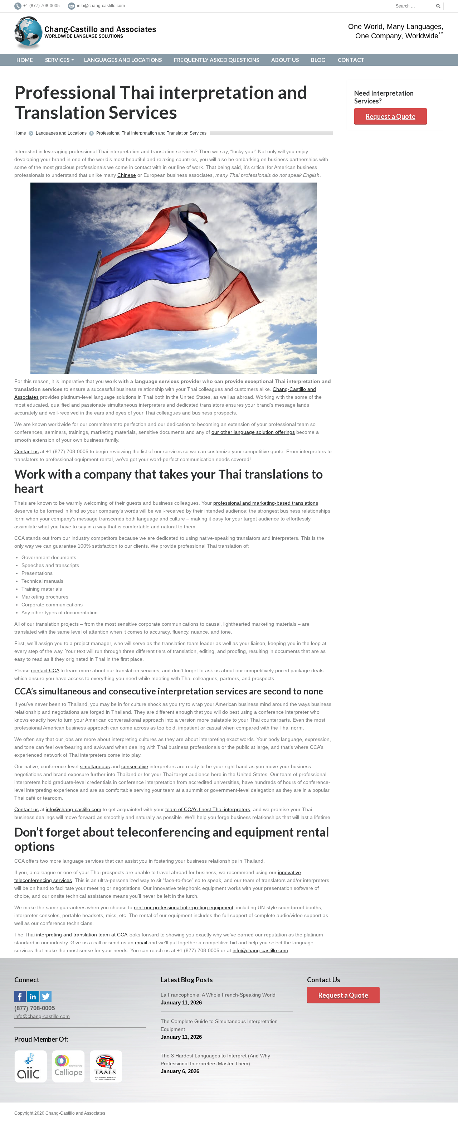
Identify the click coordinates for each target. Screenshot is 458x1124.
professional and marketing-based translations (265, 503)
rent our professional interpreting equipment (183, 907)
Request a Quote (390, 116)
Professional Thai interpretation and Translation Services (151, 133)
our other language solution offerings (253, 432)
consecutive (134, 766)
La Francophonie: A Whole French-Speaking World (218, 995)
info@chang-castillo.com (73, 809)
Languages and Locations (61, 133)
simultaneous (95, 766)
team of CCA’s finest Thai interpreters (207, 809)
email (141, 942)
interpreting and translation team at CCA (81, 935)
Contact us (26, 451)
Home (20, 133)
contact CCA (45, 670)
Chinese (126, 175)
